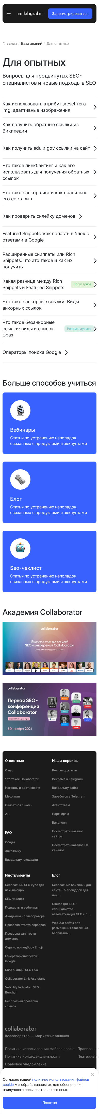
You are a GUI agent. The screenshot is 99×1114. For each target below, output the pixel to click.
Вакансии (59, 822)
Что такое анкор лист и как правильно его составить (45, 196)
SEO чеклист (14, 899)
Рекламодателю (64, 770)
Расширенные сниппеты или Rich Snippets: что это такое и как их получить (39, 261)
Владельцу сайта (65, 788)
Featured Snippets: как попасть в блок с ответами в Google (46, 237)
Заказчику (13, 851)
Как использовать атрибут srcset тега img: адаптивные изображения (44, 107)
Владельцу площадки (21, 859)
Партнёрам (60, 814)
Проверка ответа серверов (25, 925)
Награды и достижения (22, 788)
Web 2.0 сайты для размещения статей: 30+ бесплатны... (71, 928)
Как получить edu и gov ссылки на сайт (46, 148)
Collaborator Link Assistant (25, 978)
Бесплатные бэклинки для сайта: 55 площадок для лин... (72, 890)
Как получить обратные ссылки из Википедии (41, 128)
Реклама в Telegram (67, 779)
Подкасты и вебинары (21, 907)
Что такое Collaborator (22, 779)
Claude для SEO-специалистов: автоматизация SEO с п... (71, 909)
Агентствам (61, 805)
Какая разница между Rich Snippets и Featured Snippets (33, 284)
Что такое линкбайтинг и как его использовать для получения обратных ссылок (46, 172)
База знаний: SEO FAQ (21, 970)
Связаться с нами (18, 805)
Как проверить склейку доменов (39, 216)
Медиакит (12, 796)
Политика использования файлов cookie (39, 1048)
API (7, 814)
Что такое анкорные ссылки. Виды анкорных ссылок (41, 305)
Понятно (49, 1102)
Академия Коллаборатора (25, 916)
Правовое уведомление (25, 1064)
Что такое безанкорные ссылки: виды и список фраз (29, 329)
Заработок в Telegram (68, 796)
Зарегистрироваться (70, 13)
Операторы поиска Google (32, 352)
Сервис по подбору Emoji (24, 947)
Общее (10, 842)
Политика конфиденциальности (32, 1056)
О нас (9, 770)
